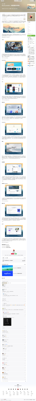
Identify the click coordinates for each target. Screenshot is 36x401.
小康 (31, 392)
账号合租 (21, 392)
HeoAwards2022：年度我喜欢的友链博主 (6, 247)
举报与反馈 (31, 399)
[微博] (11, 389)
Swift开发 (14, 393)
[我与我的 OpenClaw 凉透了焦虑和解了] (28, 63)
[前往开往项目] (30, 0)
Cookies (28, 393)
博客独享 (10, 8)
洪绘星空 (24, 392)
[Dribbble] (15, 389)
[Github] (34, 20)
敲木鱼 (3, 392)
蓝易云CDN (31, 43)
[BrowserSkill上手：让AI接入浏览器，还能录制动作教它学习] (28, 61)
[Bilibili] (32, 20)
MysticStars (33, 41)
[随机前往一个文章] (31, 0)
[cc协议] (34, 399)
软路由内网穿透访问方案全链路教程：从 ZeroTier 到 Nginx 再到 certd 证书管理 (32, 59)
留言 (24, 399)
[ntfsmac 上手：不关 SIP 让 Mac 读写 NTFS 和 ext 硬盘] (28, 65)
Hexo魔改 (14, 392)
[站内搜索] (32, 0)
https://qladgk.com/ (6, 242)
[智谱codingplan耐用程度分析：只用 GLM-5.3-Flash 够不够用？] (28, 56)
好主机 (30, 42)
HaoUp (32, 40)
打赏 (27, 399)
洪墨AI (20, 393)
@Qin (6, 349)
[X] (13, 389)
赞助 (33, 37)
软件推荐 (29, 66)
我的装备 (17, 392)
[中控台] (33, 0)
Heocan (10, 392)
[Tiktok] (27, 389)
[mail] (8, 389)
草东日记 (29, 40)
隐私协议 (28, 392)
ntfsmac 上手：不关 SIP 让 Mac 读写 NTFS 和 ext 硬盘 (32, 65)
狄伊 (32, 42)
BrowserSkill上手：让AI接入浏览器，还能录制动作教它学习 (31, 61)
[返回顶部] (18, 389)
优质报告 (7, 393)
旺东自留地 (32, 393)
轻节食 (3, 393)
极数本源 (29, 41)
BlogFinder (25, 393)
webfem (28, 43)
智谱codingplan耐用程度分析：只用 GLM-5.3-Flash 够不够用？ (32, 56)
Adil (30, 40)
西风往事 (33, 43)
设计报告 (7, 392)
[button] (3, 281)
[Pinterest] (22, 389)
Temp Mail (29, 42)
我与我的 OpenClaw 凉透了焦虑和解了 (32, 63)
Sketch (10, 393)
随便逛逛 (25, 264)
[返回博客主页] (3, 0)
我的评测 (17, 393)
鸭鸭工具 (31, 41)
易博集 (28, 44)
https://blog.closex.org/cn (12, 317)
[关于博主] (14, 250)
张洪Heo (5, 399)
